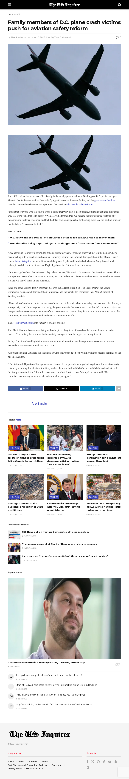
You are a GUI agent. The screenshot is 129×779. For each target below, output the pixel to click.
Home (10, 14)
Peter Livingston (23, 261)
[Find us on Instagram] (98, 762)
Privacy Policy (15, 768)
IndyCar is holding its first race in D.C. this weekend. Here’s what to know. (54, 704)
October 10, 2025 (36, 37)
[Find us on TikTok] (104, 762)
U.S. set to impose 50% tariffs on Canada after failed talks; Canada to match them (62, 237)
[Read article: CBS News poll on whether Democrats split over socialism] (14, 534)
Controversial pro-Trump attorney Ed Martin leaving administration (63, 507)
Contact (33, 761)
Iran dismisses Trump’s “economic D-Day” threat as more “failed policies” (65, 556)
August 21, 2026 (15, 465)
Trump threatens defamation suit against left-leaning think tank (104, 458)
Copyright (57, 765)
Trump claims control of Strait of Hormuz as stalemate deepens (59, 544)
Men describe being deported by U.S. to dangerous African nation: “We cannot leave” (64, 243)
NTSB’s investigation (23, 322)
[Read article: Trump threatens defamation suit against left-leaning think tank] (105, 438)
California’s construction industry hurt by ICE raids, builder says (46, 662)
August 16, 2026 (30, 536)
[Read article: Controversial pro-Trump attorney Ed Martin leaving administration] (65, 487)
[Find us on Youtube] (109, 762)
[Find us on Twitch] (88, 768)
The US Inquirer (21, 744)
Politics (18, 14)
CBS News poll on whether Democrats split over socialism (55, 532)
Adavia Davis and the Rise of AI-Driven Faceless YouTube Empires (50, 694)
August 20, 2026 (30, 560)
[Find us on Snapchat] (115, 762)
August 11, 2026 (30, 548)
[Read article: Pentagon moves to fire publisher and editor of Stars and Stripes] (26, 487)
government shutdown (105, 200)
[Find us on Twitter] (92, 762)
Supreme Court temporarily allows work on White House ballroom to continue (104, 507)
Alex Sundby (17, 37)
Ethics (45, 761)
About (21, 761)
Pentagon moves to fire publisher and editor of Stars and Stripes (25, 507)
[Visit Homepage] (64, 4)
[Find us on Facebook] (87, 762)
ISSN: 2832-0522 (34, 768)
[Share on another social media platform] (118, 388)
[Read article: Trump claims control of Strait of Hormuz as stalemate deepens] (14, 547)
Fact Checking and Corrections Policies (27, 765)
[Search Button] (119, 4)
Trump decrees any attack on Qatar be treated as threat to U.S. (49, 675)
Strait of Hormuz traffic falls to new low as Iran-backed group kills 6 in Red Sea (56, 685)
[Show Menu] (9, 4)
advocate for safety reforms (79, 204)
